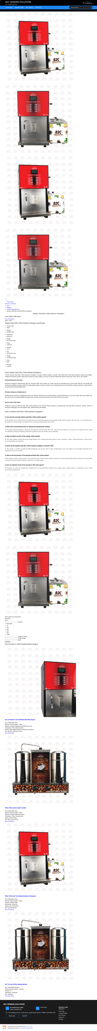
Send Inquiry (10, 301)
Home (8, 306)
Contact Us (38, 7)
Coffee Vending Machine (13, 309)
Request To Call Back (10, 303)
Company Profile (19, 7)
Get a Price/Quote (9, 319)
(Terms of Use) (29, 1026)
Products (9, 307)
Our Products (29, 7)
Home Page (9, 7)
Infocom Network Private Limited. (26, 1028)
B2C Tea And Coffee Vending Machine (16, 984)
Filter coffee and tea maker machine (15, 808)
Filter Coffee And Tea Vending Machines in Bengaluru (20, 896)
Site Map (61, 1019)
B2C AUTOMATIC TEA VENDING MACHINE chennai (20, 719)
